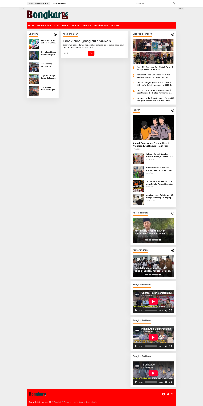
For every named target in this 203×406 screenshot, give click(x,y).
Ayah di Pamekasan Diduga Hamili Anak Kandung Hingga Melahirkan (151, 144)
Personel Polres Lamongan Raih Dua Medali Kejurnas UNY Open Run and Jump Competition (153, 76)
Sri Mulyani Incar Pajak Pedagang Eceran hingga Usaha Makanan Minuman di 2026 (48, 53)
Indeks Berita (91, 402)
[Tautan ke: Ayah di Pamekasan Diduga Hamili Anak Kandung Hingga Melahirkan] (153, 127)
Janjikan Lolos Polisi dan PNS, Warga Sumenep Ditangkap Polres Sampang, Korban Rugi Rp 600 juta (160, 196)
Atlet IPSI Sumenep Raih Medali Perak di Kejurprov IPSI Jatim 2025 (155, 68)
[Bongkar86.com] (47, 14)
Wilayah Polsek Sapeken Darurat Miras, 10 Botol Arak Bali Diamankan (159, 155)
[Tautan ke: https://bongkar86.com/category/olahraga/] (172, 34)
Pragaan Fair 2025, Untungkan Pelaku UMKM (48, 88)
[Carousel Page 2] (150, 240)
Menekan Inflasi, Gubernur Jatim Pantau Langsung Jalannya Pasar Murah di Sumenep (48, 41)
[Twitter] (168, 394)
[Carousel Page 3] (153, 240)
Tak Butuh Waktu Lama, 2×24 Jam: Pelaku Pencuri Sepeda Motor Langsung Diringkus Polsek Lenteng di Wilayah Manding (159, 182)
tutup (22, 8)
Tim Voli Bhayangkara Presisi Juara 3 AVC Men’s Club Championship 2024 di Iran (154, 83)
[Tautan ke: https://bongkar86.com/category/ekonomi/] (55, 34)
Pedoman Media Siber (73, 402)
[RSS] (172, 394)
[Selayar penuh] (170, 310)
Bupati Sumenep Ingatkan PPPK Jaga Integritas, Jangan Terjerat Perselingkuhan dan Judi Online (152, 269)
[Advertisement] (16, 57)
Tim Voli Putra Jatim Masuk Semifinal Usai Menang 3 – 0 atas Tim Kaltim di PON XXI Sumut (154, 91)
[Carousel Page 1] (146, 240)
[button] (173, 3)
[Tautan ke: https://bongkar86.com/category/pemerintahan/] (172, 250)
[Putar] (136, 310)
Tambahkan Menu (59, 3)
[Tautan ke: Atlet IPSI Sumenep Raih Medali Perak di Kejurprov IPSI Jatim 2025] (153, 51)
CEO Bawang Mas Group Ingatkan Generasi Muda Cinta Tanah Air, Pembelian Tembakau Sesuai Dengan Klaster (48, 65)
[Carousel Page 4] (156, 240)
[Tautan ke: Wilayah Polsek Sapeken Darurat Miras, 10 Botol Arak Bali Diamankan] (138, 158)
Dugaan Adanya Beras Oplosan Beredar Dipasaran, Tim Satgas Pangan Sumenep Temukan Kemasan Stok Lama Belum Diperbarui (48, 76)
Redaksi (57, 402)
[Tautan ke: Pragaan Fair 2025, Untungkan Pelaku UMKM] (34, 90)
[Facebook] (163, 394)
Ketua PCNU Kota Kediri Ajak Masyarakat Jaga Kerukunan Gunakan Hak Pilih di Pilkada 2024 (152, 232)
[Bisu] (166, 310)
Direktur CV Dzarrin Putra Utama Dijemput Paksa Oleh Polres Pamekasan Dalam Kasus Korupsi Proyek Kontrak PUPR (160, 169)
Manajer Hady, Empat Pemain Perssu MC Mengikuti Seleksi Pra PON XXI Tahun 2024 (155, 99)
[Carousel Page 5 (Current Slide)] (160, 240)
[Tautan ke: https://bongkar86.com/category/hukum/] (172, 110)
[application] (153, 301)
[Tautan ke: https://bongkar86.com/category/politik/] (172, 213)
